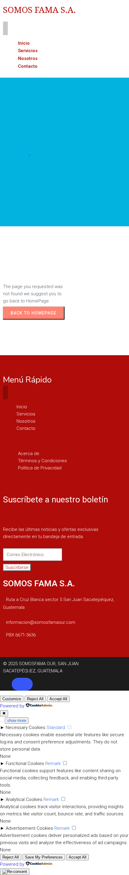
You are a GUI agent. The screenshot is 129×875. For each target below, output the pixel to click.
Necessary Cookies (25, 727)
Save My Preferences (44, 857)
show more (16, 720)
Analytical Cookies (24, 799)
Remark (53, 763)
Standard (55, 727)
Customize (11, 699)
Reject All (35, 699)
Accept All (58, 699)
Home (21, 155)
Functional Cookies (25, 763)
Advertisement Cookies (29, 828)
